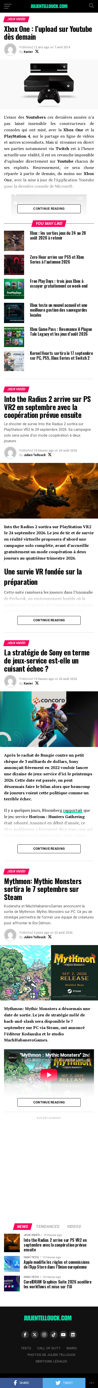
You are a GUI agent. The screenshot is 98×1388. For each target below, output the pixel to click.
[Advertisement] (49, 1169)
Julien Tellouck (35, 455)
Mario (72, 1348)
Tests (26, 1348)
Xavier (28, 52)
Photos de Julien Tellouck (51, 1355)
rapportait (72, 810)
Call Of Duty (49, 1348)
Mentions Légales (51, 1361)
